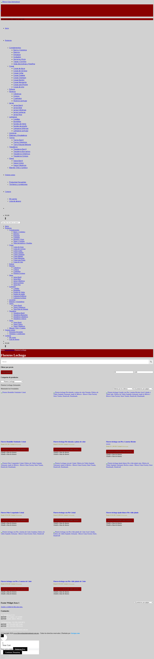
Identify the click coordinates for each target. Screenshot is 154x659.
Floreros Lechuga (20, 101)
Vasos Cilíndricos (19, 165)
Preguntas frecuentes (17, 182)
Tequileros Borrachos (21, 151)
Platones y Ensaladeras (18, 135)
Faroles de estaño (20, 126)
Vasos (11, 158)
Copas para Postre (20, 84)
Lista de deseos (15, 201)
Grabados (17, 57)
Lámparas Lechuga (20, 131)
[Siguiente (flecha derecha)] (4, 657)
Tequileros (13, 147)
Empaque (17, 54)
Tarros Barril (18, 140)
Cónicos (16, 96)
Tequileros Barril (19, 149)
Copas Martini (18, 80)
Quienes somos (10, 175)
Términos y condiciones (18, 184)
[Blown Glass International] (10, 2)
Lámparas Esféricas (20, 128)
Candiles (16, 119)
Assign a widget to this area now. (12, 607)
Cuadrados (17, 98)
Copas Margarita (20, 82)
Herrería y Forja (19, 59)
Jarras (11, 103)
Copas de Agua (19, 68)
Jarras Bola (17, 108)
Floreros (12, 91)
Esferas (12, 89)
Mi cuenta (13, 199)
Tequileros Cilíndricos (21, 154)
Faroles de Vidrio (19, 124)
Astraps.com (75, 633)
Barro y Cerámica (20, 50)
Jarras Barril (18, 105)
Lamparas (13, 117)
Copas (11, 66)
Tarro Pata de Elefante (22, 144)
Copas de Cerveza (20, 71)
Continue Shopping (12, 652)
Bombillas (17, 121)
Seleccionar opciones (15, 449)
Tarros (12, 137)
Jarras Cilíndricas (19, 110)
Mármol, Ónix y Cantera (18, 167)
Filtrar (7, 372)
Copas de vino (18, 87)
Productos (8, 40)
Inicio (7, 28)
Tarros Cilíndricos (20, 142)
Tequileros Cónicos (20, 156)
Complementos (15, 48)
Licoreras (12, 133)
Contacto (8, 191)
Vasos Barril (18, 161)
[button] (8, 452)
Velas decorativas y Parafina (24, 64)
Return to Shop (20, 649)
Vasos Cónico (18, 163)
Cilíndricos (17, 94)
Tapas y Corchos (19, 61)
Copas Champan (19, 78)
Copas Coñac (18, 73)
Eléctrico (16, 52)
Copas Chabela (19, 75)
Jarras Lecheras (19, 112)
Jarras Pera (17, 114)
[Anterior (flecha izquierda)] (2, 657)
